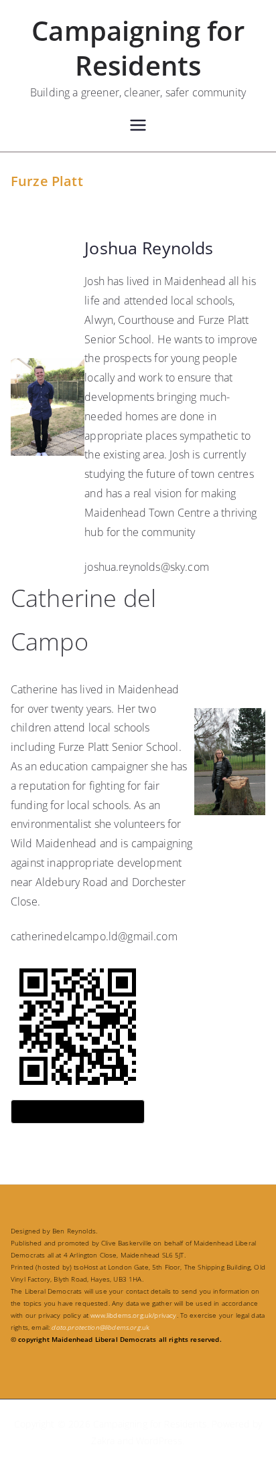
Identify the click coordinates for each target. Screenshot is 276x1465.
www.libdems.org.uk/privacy (133, 1315)
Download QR (78, 1111)
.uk (100, 1327)
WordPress (159, 1440)
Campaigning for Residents (137, 48)
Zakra (103, 1440)
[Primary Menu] (138, 127)
